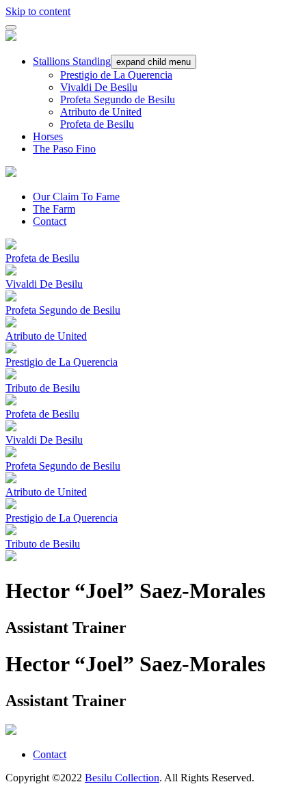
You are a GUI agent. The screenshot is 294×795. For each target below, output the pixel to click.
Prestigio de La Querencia (116, 75)
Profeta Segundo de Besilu (117, 99)
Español (270, 7)
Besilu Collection (122, 777)
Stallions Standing (72, 61)
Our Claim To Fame (76, 196)
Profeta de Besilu (97, 124)
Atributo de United (101, 112)
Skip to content (37, 11)
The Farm (54, 209)
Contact (49, 221)
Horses (48, 136)
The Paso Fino (64, 148)
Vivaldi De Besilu (98, 87)
